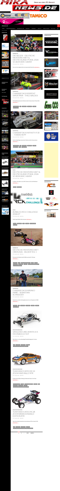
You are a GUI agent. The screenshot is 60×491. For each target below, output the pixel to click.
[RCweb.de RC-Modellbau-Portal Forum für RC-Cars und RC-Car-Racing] (51, 185)
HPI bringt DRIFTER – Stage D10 (5, 197)
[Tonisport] (51, 41)
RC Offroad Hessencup (18, 265)
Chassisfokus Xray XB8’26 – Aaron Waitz (5, 144)
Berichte (39, 28)
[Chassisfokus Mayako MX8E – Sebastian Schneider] (5, 132)
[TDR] (5, 63)
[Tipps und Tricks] (5, 211)
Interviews (27, 28)
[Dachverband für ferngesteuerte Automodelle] (51, 204)
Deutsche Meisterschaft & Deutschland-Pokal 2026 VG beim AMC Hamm (26, 174)
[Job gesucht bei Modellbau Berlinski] (5, 192)
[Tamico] (38, 15)
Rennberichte (15, 53)
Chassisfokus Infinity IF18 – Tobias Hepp (26, 133)
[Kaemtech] (51, 94)
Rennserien (33, 28)
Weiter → (33, 433)
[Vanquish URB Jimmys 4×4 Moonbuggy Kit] (5, 162)
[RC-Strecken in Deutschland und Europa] (54, 198)
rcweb (15, 223)
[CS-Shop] (51, 62)
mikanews (24, 106)
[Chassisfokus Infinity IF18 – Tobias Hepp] (5, 123)
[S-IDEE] (11, 21)
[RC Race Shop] (5, 46)
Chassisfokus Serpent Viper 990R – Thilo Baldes (25, 94)
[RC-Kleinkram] (51, 52)
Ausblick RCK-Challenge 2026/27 (25, 213)
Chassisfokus (15, 91)
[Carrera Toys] (51, 115)
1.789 (27, 433)
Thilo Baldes (16, 107)
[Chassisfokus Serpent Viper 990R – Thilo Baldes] (5, 115)
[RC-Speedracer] (48, 198)
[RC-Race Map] (51, 136)
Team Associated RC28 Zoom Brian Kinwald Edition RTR (24, 414)
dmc (19, 262)
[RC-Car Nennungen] (51, 125)
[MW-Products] (51, 83)
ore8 (32, 262)
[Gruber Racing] (5, 37)
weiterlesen (37, 67)
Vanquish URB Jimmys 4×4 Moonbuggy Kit (25, 333)
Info (57, 28)
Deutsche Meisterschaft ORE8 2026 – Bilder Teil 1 (25, 251)
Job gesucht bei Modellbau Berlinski (5, 189)
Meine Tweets (4, 92)
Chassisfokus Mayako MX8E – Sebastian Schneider (24, 292)
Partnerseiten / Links (20, 28)
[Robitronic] (51, 73)
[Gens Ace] (51, 104)
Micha (22, 64)
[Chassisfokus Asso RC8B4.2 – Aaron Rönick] (5, 139)
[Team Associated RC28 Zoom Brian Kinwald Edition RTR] (5, 183)
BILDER (36, 262)
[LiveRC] (51, 192)
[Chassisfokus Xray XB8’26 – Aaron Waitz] (5, 147)
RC (20, 106)
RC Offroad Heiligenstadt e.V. (34, 264)
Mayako (37, 305)
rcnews (34, 106)
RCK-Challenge (32, 223)
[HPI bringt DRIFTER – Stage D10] (5, 200)
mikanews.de (5, 25)
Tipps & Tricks (53, 28)
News (3, 28)
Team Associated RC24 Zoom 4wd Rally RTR (24, 372)
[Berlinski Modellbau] (14, 15)
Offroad (15, 262)
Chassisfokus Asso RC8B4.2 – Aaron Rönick (4, 136)
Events (14, 209)
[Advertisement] (51, 160)
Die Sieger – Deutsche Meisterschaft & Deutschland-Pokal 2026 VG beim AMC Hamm (25, 58)
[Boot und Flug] (51, 214)
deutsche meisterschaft (26, 262)
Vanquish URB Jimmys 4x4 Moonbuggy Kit (21, 346)
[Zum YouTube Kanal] (5, 101)
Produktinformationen (10, 28)
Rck (23, 223)
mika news (29, 106)
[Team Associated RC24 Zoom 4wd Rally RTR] (5, 173)
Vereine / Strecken (46, 28)
